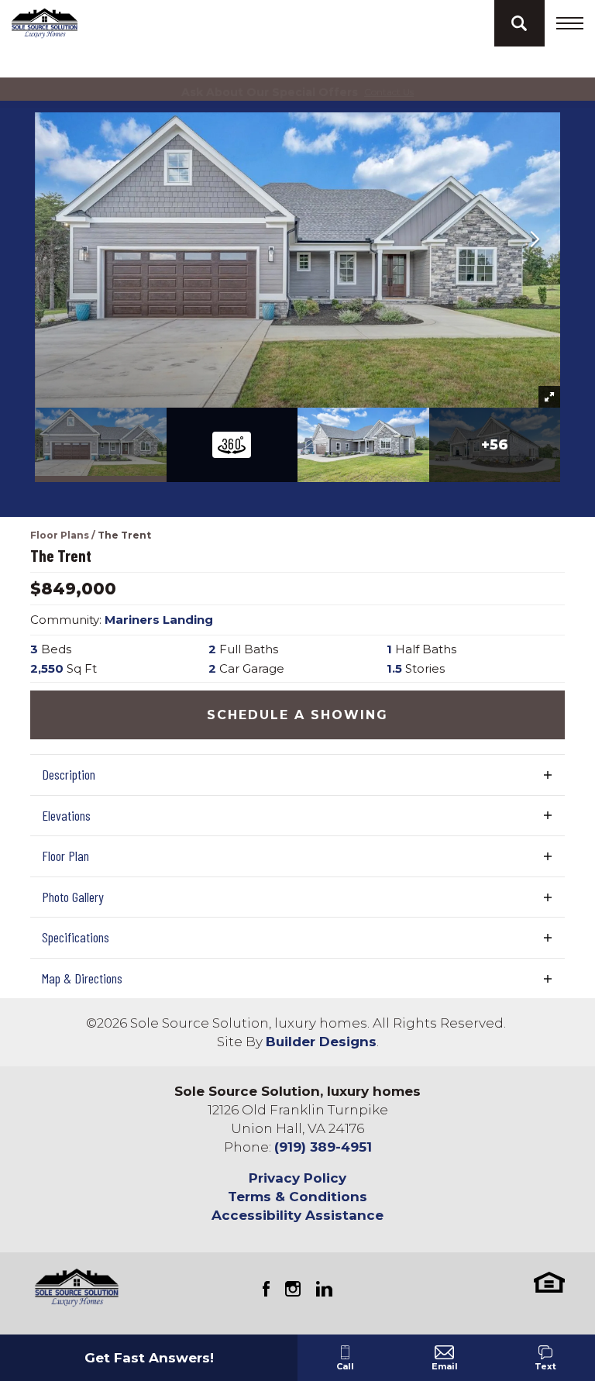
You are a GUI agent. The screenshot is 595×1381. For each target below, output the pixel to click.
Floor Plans (59, 535)
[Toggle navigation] (570, 23)
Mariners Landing (159, 619)
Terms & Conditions (297, 1196)
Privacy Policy (297, 1178)
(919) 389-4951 (323, 1147)
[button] (519, 23)
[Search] (519, 23)
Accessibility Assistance (297, 1215)
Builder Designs (321, 1041)
